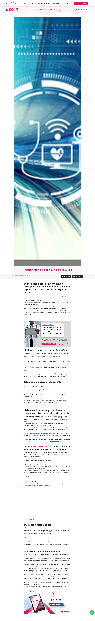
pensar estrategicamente (39, 374)
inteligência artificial (59, 455)
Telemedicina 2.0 (29, 463)
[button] (24, 3)
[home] (11, 3)
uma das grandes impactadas (38, 527)
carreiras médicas (54, 441)
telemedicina (47, 385)
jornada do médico (29, 576)
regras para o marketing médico (39, 355)
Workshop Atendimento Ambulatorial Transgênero (42, 433)
